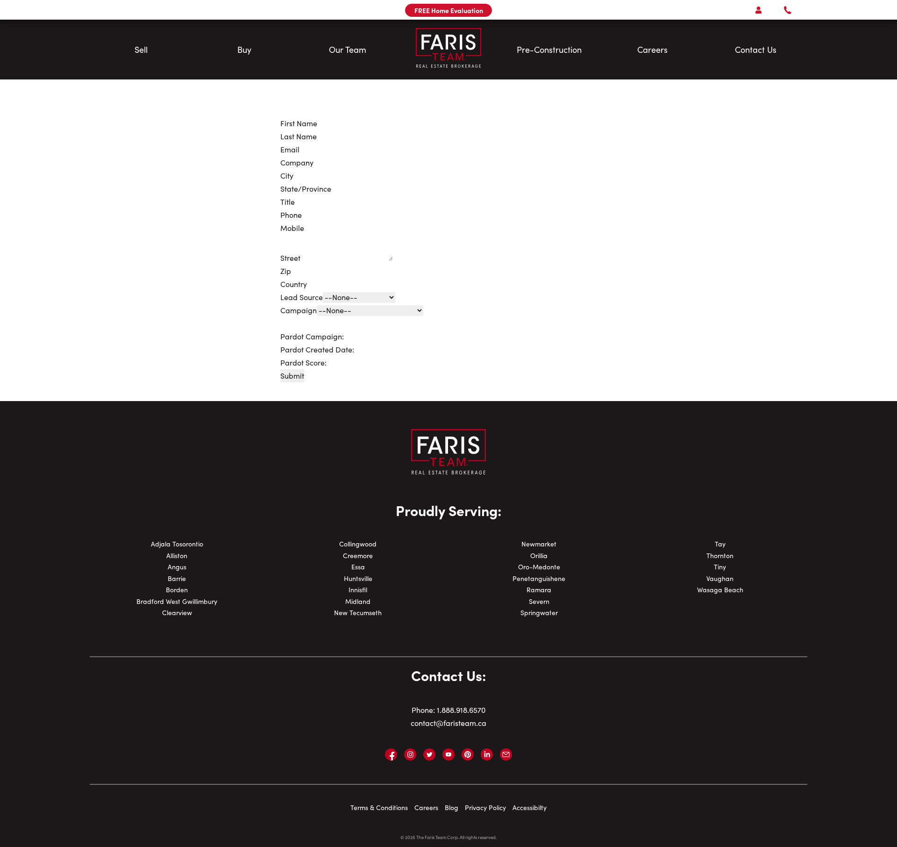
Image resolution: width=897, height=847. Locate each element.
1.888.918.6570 (461, 710)
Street (290, 258)
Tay (720, 543)
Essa (358, 566)
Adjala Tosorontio (177, 543)
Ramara (539, 589)
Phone (291, 215)
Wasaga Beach (720, 589)
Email (289, 149)
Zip (285, 271)
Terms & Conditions (379, 807)
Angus (177, 566)
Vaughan (719, 578)
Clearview (177, 612)
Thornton (719, 555)
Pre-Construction (549, 49)
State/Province (305, 189)
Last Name (298, 136)
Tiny (720, 566)
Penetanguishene (539, 578)
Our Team (347, 49)
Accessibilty (530, 807)
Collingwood (358, 543)
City (286, 175)
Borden (177, 589)
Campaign (298, 310)
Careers (652, 49)
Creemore (358, 555)
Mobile (292, 228)
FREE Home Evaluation (448, 10)
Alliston (176, 555)
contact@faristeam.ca (448, 723)
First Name (298, 123)
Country (293, 284)
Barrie (177, 578)
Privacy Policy (485, 807)
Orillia (539, 555)
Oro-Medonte (539, 566)
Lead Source (301, 297)
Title (287, 202)
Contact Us (755, 49)
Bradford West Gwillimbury (176, 601)
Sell (141, 49)
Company (296, 162)
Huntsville (358, 578)
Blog (451, 807)
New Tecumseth (358, 612)
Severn (539, 601)
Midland (357, 601)
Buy (244, 49)
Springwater (539, 612)
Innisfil (358, 589)
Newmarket (538, 543)
